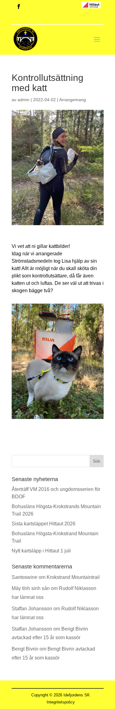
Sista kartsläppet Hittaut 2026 (43, 523)
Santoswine (24, 577)
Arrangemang (72, 99)
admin (23, 99)
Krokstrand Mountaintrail (73, 577)
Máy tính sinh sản (31, 588)
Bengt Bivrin (25, 648)
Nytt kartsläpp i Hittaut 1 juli (41, 550)
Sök (96, 461)
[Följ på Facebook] (19, 6)
